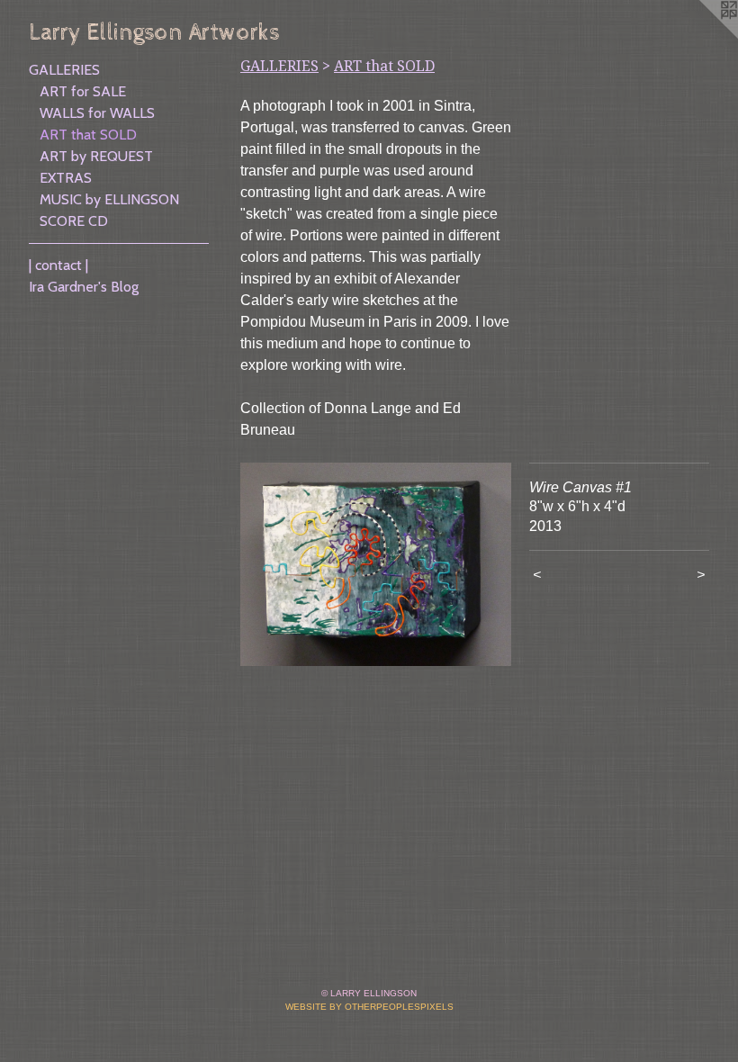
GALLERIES (64, 69)
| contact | (58, 265)
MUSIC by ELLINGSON (109, 199)
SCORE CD (74, 221)
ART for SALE (83, 91)
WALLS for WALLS (97, 113)
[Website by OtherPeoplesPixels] (702, 36)
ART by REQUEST (96, 156)
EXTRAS (66, 177)
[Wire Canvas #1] (375, 564)
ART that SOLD (88, 134)
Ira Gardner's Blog (84, 286)
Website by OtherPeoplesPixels (369, 1007)
